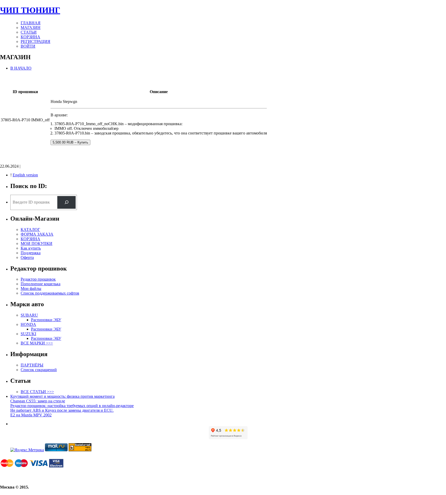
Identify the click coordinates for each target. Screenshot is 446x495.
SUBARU (29, 315)
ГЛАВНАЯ (31, 23)
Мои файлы (31, 288)
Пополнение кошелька (40, 284)
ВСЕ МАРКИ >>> (37, 343)
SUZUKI (28, 334)
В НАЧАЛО (20, 68)
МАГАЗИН (31, 27)
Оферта (27, 257)
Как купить (31, 248)
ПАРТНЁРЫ (32, 365)
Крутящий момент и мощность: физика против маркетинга (62, 396)
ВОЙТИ (28, 46)
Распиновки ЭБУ (46, 320)
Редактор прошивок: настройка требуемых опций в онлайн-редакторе (72, 405)
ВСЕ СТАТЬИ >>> (37, 391)
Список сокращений (39, 370)
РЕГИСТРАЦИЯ (35, 41)
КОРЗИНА (30, 37)
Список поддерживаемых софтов (50, 293)
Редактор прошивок (38, 279)
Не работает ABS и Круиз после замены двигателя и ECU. (62, 410)
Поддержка (31, 253)
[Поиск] (66, 202)
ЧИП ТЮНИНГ (30, 10)
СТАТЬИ (29, 32)
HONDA (28, 324)
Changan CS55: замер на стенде (37, 401)
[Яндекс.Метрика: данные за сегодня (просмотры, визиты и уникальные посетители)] (27, 450)
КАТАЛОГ (30, 229)
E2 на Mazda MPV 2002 (31, 415)
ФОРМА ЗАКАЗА (37, 234)
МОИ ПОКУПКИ (36, 243)
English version (25, 175)
